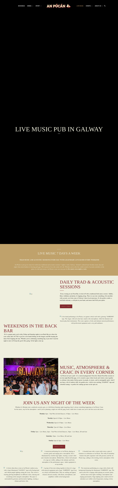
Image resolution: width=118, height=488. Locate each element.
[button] (105, 6)
